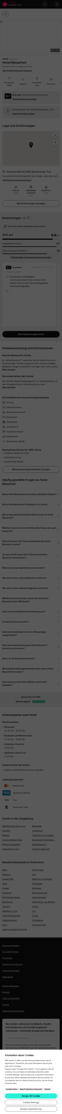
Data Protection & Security (31, 1089)
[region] (31, 1082)
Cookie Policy (11, 1089)
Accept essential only (31, 1109)
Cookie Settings (31, 1102)
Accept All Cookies (31, 1096)
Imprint (47, 1089)
